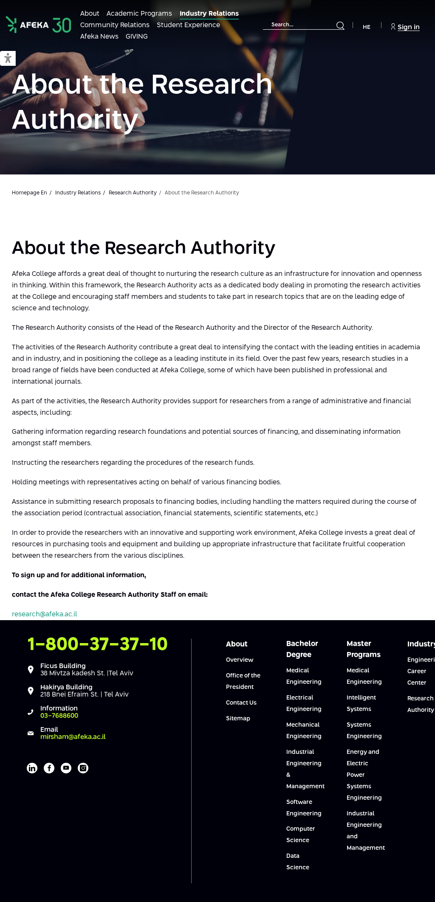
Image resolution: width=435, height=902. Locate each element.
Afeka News (99, 37)
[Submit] (340, 26)
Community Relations (115, 25)
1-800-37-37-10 (98, 645)
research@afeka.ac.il (44, 614)
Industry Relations (209, 14)
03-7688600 (59, 716)
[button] (8, 59)
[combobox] (304, 25)
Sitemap (238, 719)
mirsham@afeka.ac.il (73, 737)
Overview (239, 660)
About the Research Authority (142, 103)
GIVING (137, 37)
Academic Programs (139, 14)
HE (366, 27)
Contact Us (241, 703)
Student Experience (188, 25)
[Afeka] (38, 25)
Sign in (409, 27)
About (89, 14)
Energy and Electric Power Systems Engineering (364, 775)
